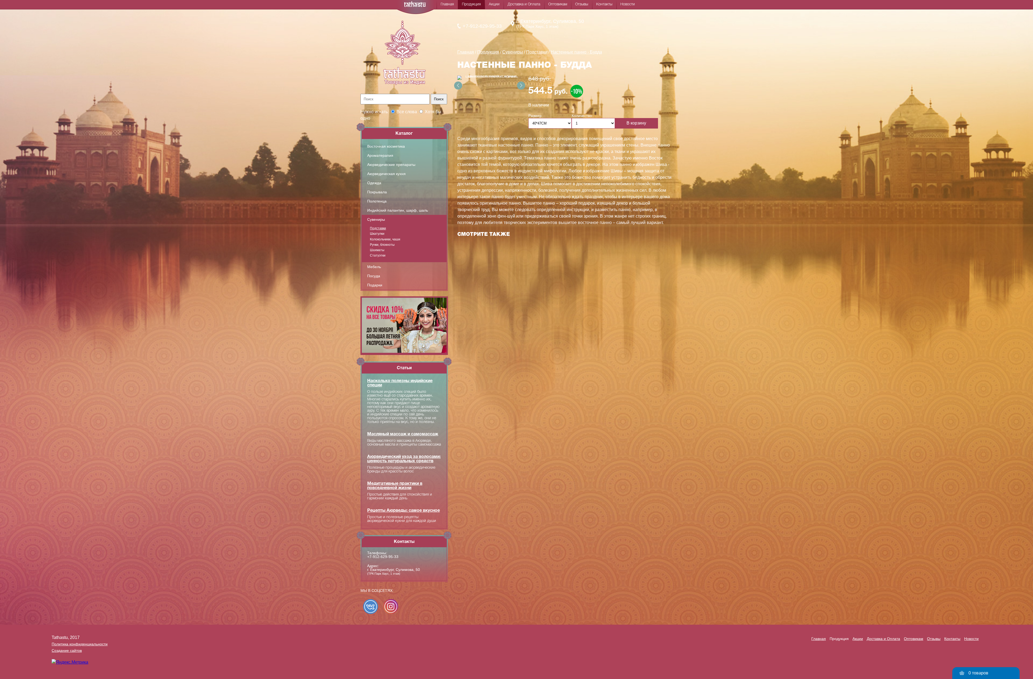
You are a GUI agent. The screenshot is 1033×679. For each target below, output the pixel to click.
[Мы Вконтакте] (370, 606)
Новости (627, 4)
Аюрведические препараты (391, 164)
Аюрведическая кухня (386, 174)
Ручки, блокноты (382, 244)
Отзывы (581, 4)
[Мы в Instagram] (390, 606)
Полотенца (377, 201)
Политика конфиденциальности (80, 644)
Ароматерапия (380, 155)
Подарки (374, 285)
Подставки (378, 228)
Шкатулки (377, 233)
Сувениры (376, 219)
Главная (447, 4)
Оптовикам (557, 4)
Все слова (407, 111)
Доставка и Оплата (524, 4)
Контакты (604, 4)
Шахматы (377, 250)
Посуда (373, 276)
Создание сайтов (67, 650)
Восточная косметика (386, 146)
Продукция (471, 4)
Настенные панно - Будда (576, 52)
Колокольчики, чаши (385, 239)
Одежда (374, 183)
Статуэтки (377, 255)
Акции (494, 4)
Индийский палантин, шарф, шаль (397, 210)
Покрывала (377, 192)
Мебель (374, 267)
